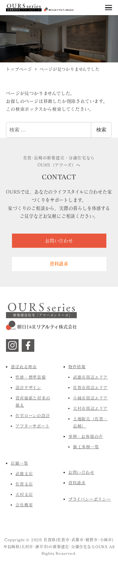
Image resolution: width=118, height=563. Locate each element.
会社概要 (24, 504)
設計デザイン (28, 387)
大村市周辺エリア (90, 408)
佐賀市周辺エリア (90, 387)
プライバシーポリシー (89, 499)
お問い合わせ (81, 472)
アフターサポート (32, 425)
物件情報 (77, 366)
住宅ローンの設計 (32, 415)
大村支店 (24, 494)
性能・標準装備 (30, 377)
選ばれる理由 (24, 366)
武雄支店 (24, 473)
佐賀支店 (24, 483)
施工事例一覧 (86, 446)
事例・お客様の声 (85, 436)
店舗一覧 (19, 463)
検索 (101, 129)
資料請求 (77, 482)
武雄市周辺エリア (90, 377)
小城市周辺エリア (90, 397)
